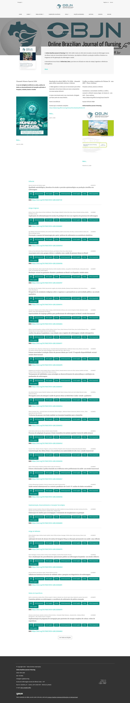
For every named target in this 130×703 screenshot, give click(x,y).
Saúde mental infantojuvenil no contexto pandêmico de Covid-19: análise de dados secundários (60, 486)
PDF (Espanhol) (39, 193)
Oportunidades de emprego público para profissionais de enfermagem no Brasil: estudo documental (62, 313)
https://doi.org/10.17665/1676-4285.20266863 (47, 631)
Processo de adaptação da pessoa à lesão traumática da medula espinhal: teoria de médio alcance (61, 433)
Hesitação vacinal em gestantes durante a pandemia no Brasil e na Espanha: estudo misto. (59, 272)
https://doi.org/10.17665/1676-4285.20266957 (47, 283)
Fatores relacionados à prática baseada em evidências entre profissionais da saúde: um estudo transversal (64, 469)
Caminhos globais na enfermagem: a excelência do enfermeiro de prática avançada (56, 599)
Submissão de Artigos (54, 14)
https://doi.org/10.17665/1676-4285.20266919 (47, 549)
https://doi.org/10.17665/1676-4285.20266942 (47, 443)
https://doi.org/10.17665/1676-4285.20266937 (47, 387)
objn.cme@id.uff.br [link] (25, 687)
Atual (66, 14)
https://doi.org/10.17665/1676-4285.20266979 (47, 610)
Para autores (39, 14)
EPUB (56, 193)
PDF (31, 193)
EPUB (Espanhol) (65, 193)
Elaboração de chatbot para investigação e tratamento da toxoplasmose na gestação (56, 513)
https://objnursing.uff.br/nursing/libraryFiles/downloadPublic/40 (67, 108)
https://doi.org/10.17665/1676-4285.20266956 (47, 263)
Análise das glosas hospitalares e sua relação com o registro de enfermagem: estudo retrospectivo (61, 333)
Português (20, 2)
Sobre (28, 14)
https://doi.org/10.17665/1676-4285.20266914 (47, 304)
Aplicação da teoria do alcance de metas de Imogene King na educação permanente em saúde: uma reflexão (64, 539)
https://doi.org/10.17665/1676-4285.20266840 (47, 567)
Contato (100, 14)
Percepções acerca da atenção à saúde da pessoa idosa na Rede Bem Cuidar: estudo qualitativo (60, 396)
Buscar (109, 14)
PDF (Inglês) (49, 193)
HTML (84, 193)
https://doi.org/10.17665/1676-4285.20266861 (47, 226)
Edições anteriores (79, 14)
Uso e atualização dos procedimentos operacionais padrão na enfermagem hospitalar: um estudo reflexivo (64, 557)
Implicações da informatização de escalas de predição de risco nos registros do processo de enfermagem (63, 216)
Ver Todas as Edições (65, 637)
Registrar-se (106, 2)
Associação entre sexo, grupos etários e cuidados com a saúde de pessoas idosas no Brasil (58, 253)
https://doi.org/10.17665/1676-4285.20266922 (47, 425)
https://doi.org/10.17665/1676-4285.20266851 (47, 585)
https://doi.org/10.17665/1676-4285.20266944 (47, 406)
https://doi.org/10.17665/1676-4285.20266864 (47, 324)
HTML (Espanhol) (93, 193)
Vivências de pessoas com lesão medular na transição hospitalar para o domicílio (55, 415)
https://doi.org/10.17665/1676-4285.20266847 (47, 479)
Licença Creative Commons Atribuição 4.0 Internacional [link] (62, 697)
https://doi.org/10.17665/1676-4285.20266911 (47, 343)
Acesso (111, 2)
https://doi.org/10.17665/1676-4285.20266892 (47, 523)
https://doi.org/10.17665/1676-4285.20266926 (47, 461)
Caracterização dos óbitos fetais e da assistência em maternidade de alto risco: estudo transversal (61, 451)
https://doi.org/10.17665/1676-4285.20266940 (47, 246)
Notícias (91, 14)
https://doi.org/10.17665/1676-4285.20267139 (47, 200)
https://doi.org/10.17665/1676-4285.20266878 (47, 365)
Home (20, 14)
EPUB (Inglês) (76, 193)
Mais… (18, 140)
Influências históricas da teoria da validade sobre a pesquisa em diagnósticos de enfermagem (59, 574)
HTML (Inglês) (33, 197)
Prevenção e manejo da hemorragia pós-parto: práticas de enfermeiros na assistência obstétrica (60, 235)
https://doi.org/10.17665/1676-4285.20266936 (47, 497)
